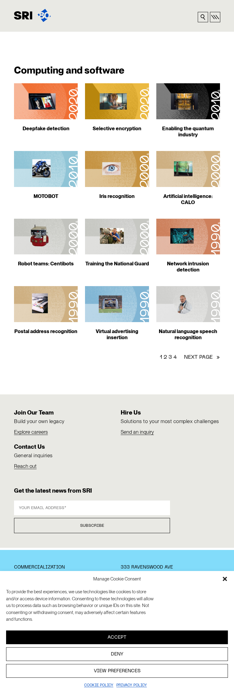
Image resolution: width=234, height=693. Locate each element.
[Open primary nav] (215, 17)
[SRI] (32, 15)
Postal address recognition (45, 331)
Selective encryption (117, 128)
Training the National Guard (117, 263)
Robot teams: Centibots (46, 263)
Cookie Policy (98, 685)
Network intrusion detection (188, 266)
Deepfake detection (46, 128)
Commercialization (39, 567)
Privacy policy (131, 685)
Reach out (25, 466)
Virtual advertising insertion (117, 334)
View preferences (117, 671)
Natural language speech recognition (188, 334)
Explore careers (31, 432)
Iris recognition (117, 196)
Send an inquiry (137, 432)
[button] (225, 579)
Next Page (202, 357)
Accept (117, 637)
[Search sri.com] (203, 17)
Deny (117, 654)
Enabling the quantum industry (188, 131)
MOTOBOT (46, 196)
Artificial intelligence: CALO (188, 199)
